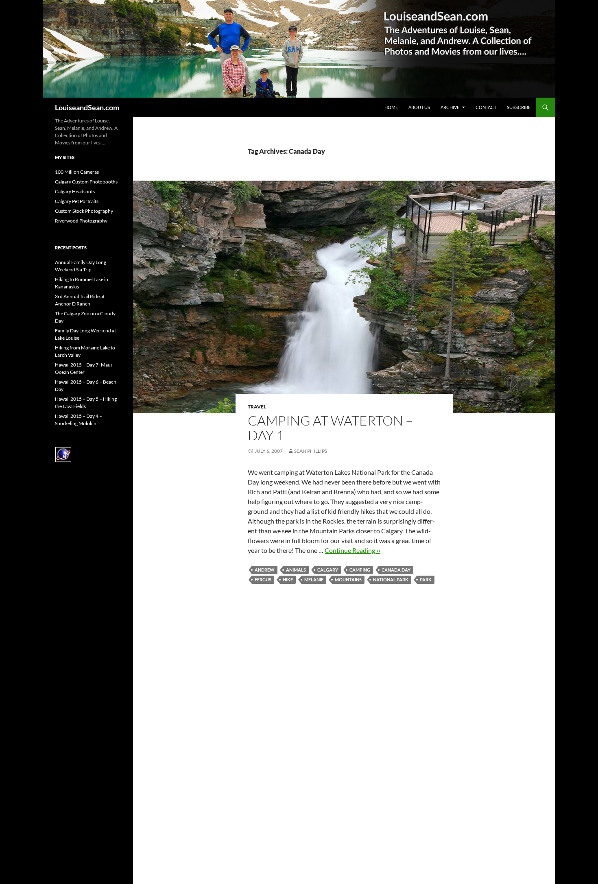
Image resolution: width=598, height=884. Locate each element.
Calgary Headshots (75, 191)
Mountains (348, 579)
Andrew (265, 569)
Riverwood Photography (81, 221)
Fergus (263, 579)
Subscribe (518, 107)
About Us (419, 107)
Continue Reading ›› (352, 550)
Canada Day (396, 569)
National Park (390, 579)
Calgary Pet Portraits (76, 201)
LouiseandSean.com (87, 107)
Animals (296, 569)
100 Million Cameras (77, 172)
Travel (257, 407)
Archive (450, 107)
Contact (486, 107)
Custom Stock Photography (84, 211)
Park (426, 579)
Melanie (313, 579)
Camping (359, 569)
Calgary (327, 569)
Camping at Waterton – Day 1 (330, 427)
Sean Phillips (310, 451)
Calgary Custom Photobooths (86, 182)
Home (391, 107)
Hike (288, 579)
